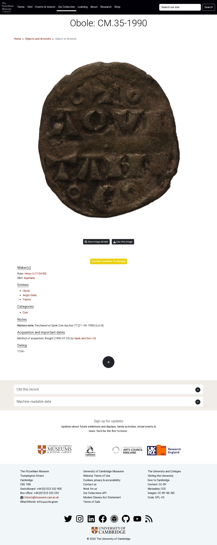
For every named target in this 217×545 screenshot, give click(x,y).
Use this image (124, 241)
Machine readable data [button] (34, 401)
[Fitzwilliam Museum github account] (126, 518)
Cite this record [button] (28, 389)
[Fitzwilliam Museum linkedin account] (103, 518)
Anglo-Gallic (30, 295)
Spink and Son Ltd (85, 338)
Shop (117, 6)
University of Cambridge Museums (103, 471)
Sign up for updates (108, 421)
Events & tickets (45, 6)
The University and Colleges (164, 471)
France (27, 299)
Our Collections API (95, 493)
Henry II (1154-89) (35, 273)
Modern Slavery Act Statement (102, 497)
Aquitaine (29, 278)
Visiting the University (160, 475)
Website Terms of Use (96, 475)
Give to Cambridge (159, 480)
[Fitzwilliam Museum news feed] (148, 518)
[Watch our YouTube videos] (137, 518)
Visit (30, 6)
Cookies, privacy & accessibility (101, 480)
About (94, 6)
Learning (83, 6)
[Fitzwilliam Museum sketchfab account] (114, 518)
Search (208, 7)
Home (21, 6)
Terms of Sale (91, 501)
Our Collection (66, 6)
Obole (26, 290)
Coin (25, 312)
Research (106, 6)
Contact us (89, 484)
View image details (97, 241)
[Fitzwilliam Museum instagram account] (80, 518)
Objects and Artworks (38, 38)
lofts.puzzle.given (47, 501)
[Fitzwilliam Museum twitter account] (68, 518)
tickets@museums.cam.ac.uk (41, 497)
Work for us (90, 488)
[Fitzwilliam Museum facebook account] (91, 518)
